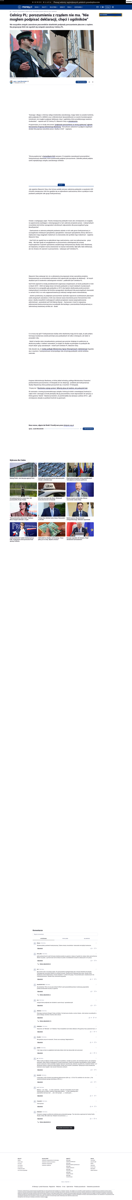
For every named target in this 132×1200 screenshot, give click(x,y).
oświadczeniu (72, 121)
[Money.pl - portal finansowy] (28, 7)
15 (96, 1031)
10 (96, 1053)
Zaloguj (107, 7)
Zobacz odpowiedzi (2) (45, 964)
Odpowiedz (40, 948)
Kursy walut (20, 1161)
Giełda (36, 7)
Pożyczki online (69, 1170)
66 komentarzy (82, 82)
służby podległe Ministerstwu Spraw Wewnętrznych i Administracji (64, 349)
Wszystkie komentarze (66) (64, 1128)
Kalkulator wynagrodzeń (47, 1163)
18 (91, 1017)
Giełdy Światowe (94, 1170)
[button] (102, 7)
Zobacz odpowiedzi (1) (45, 994)
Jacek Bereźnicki (22, 81)
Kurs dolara (20, 1166)
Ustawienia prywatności (93, 1186)
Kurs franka (20, 1165)
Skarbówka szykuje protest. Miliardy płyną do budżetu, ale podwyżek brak (62, 388)
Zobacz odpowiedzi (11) (45, 1021)
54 (96, 1118)
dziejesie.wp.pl (69, 425)
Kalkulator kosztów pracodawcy (48, 1161)
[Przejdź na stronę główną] (19, 8)
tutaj (46, 1196)
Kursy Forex (93, 1166)
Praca (69, 7)
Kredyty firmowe (69, 1173)
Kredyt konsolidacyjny (70, 1161)
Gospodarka (78, 7)
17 (92, 979)
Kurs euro (20, 1163)
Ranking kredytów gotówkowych (73, 1164)
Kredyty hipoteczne (70, 1167)
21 (92, 1095)
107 (96, 1017)
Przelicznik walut (21, 1168)
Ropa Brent (93, 1168)
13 (92, 1042)
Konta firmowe (69, 1176)
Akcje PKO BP (93, 1161)
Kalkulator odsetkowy (46, 1165)
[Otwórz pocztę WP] (97, 7)
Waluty (44, 7)
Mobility (62, 7)
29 (92, 1106)
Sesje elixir (93, 1165)
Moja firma (53, 7)
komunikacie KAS (49, 156)
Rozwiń (60, 184)
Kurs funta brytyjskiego (22, 1170)
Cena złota (93, 1160)
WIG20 (92, 1163)
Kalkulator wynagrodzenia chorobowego (50, 1160)
